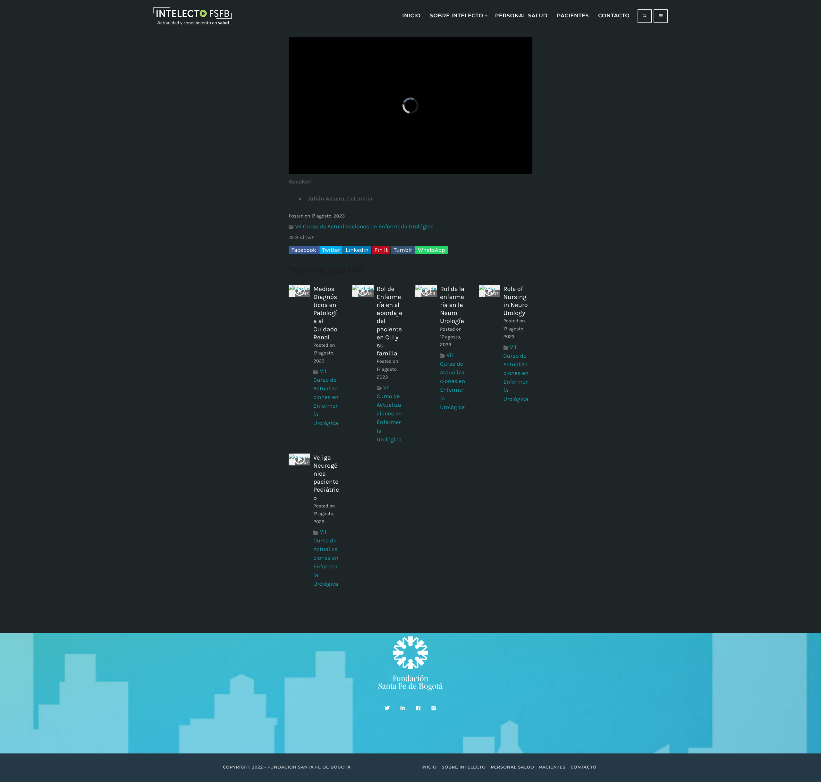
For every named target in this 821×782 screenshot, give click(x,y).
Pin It (381, 249)
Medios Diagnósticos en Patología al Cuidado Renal (325, 313)
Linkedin (357, 249)
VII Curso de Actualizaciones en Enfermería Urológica (364, 226)
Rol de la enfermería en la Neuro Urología (452, 305)
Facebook (303, 249)
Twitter (331, 249)
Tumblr (403, 249)
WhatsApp (431, 249)
